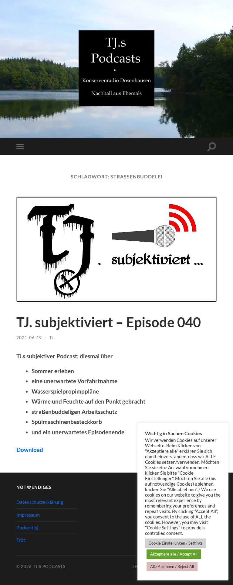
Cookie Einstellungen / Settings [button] (176, 543)
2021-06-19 (29, 337)
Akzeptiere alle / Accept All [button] (173, 554)
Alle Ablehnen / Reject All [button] (172, 566)
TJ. (52, 337)
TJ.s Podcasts (49, 566)
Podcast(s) (27, 527)
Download (29, 449)
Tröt (20, 540)
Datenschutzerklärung (39, 502)
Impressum (28, 515)
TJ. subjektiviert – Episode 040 (108, 322)
